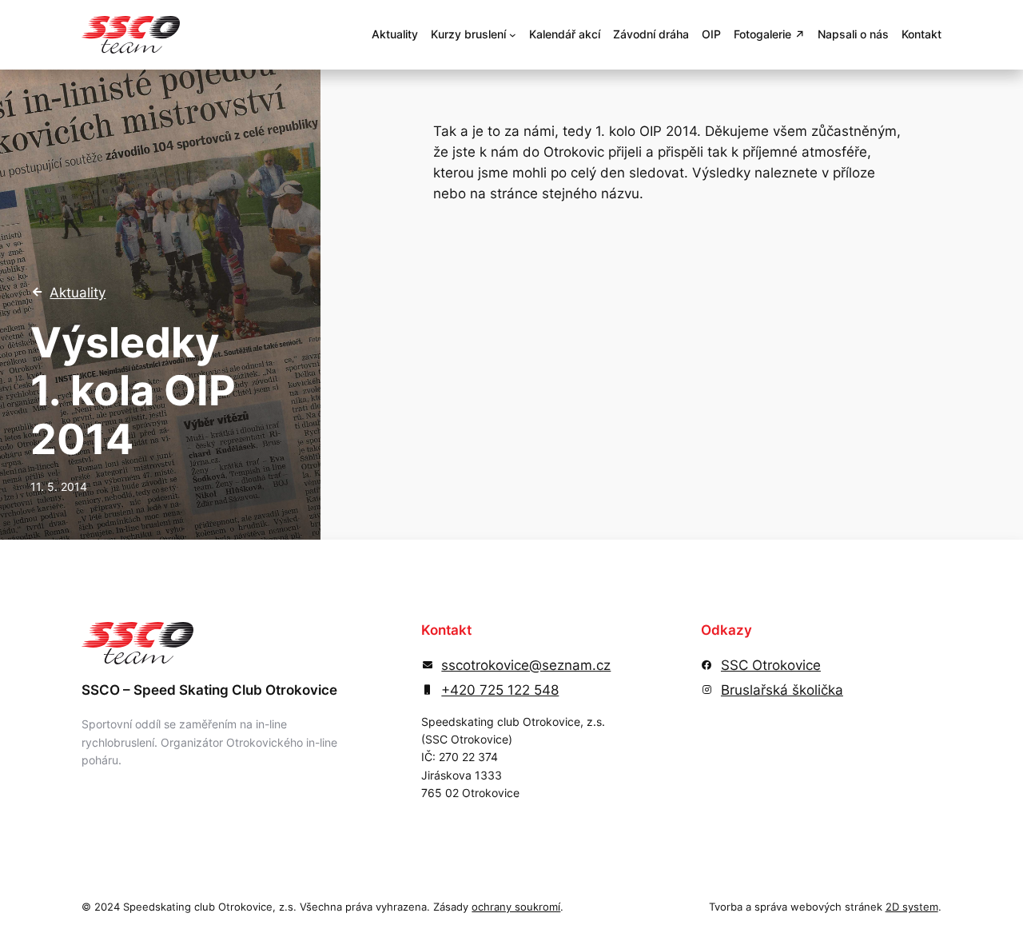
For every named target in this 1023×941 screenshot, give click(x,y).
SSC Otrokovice (771, 665)
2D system (912, 907)
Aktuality (77, 293)
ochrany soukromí (516, 907)
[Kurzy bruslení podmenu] (512, 34)
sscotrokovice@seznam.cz (526, 665)
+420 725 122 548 (500, 690)
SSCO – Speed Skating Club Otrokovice (209, 690)
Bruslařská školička (782, 690)
